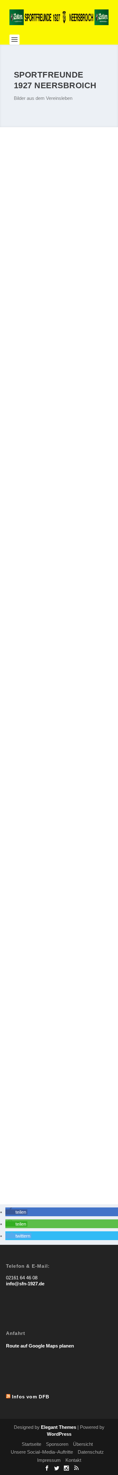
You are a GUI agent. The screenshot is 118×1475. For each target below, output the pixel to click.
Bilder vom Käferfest (38, 1117)
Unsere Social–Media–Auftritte (42, 1452)
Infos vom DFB (31, 1396)
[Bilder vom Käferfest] (59, 1076)
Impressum (49, 1460)
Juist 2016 (25, 352)
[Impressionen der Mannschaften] (59, 566)
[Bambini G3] (59, 184)
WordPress (59, 1434)
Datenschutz (91, 1452)
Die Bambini (27, 989)
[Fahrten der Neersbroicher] (59, 820)
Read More (28, 260)
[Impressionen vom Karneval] (59, 439)
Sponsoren (57, 1444)
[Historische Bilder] (59, 693)
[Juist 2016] (59, 311)
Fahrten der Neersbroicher (46, 862)
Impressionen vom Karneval (47, 480)
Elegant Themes (58, 1427)
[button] (16, 1212)
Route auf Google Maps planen (40, 1345)
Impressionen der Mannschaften (53, 607)
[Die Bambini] (59, 948)
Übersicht (83, 1444)
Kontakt (73, 1460)
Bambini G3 (27, 225)
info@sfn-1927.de (25, 1283)
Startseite (31, 1444)
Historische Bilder (35, 734)
